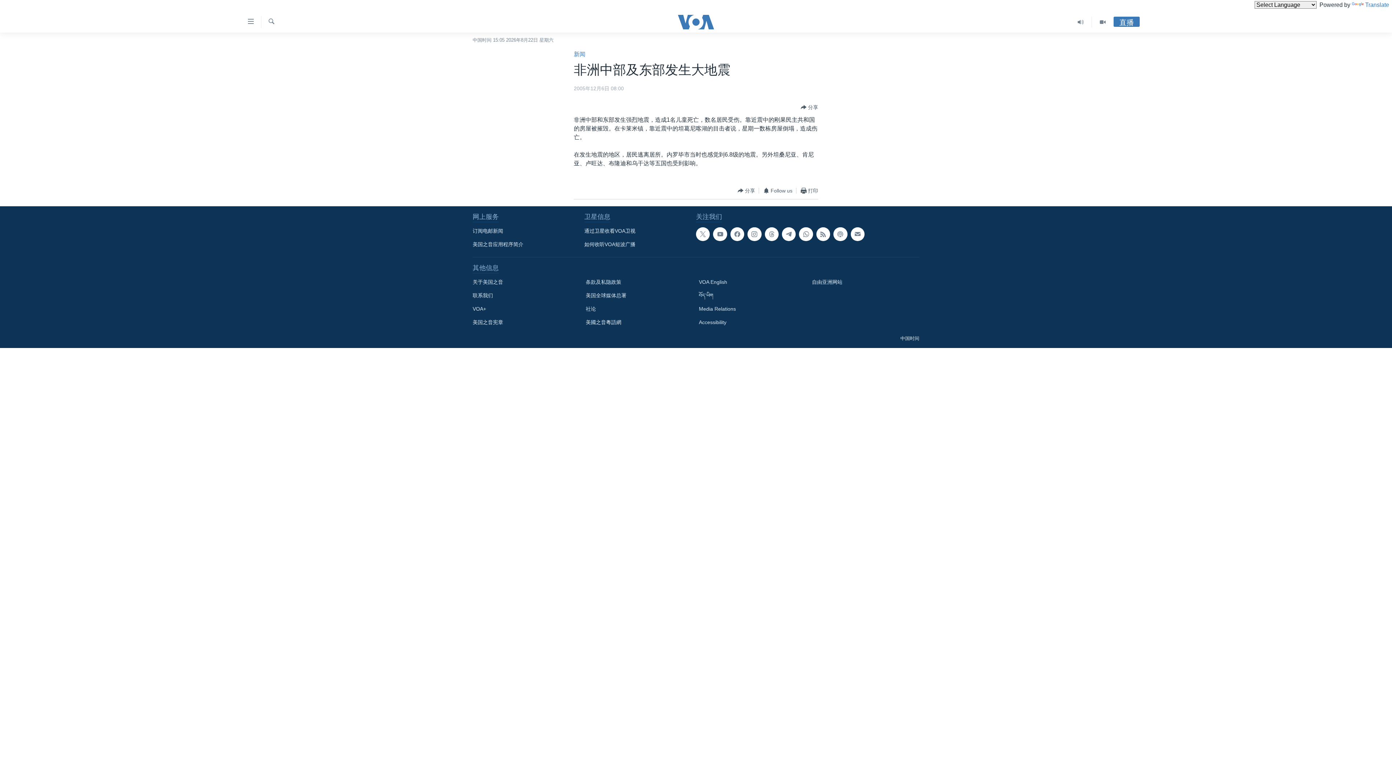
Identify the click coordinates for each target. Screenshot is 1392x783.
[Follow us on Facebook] (737, 234)
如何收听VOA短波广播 (609, 244)
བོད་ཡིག (706, 295)
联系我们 (483, 295)
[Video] (1103, 22)
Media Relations (717, 309)
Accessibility (712, 322)
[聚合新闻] (823, 234)
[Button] (809, 107)
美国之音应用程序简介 (498, 244)
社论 (591, 309)
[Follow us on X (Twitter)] (703, 234)
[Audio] (1081, 22)
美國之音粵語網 (603, 322)
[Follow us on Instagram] (754, 234)
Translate (1377, 5)
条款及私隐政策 (603, 282)
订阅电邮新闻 (488, 231)
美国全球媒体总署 (606, 295)
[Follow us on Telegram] (789, 234)
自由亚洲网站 (827, 282)
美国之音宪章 (488, 322)
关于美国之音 (488, 282)
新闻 (579, 54)
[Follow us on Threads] (772, 234)
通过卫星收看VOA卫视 (609, 231)
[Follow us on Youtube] (720, 234)
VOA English (713, 282)
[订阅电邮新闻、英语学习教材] (858, 234)
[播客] (840, 234)
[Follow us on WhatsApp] (806, 234)
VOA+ (479, 309)
